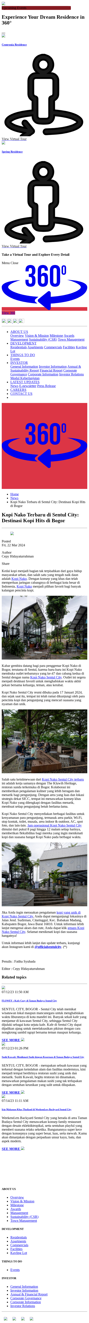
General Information (24, 366)
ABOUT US (19, 332)
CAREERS (18, 390)
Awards (69, 335)
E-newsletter (27, 386)
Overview (17, 335)
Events (15, 359)
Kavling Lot (18, 1253)
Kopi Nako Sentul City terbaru (63, 779)
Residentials (18, 347)
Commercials (53, 347)
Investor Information (53, 366)
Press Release (46, 386)
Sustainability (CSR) (43, 339)
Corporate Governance (25, 1298)
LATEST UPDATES (25, 382)
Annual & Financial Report (29, 1294)
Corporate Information (43, 374)
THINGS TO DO (22, 355)
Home (14, 494)
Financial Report (51, 370)
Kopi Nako (19, 578)
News (14, 386)
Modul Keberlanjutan (25, 378)
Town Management (71, 339)
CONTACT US (21, 393)
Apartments (35, 347)
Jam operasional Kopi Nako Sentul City (54, 825)
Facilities (69, 347)
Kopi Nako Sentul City (46, 677)
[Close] (3, 33)
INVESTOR (19, 362)
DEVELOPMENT (23, 343)
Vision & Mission (37, 335)
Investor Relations (71, 374)
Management (19, 339)
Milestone (56, 335)
